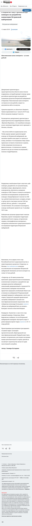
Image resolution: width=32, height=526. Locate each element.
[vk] (14, 358)
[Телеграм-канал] (16, 52)
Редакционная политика (7, 453)
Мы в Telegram (13, 6)
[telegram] (18, 358)
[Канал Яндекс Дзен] (23, 49)
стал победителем (12, 266)
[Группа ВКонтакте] (8, 49)
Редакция (14, 29)
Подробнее (27, 489)
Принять (26, 10)
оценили (22, 322)
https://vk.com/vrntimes (15, 506)
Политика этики (5, 456)
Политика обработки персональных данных (12, 516)
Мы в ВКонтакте (4, 6)
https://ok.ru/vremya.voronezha (8, 508)
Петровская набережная (9, 24)
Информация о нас (22, 6)
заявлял (25, 304)
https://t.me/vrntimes (6, 506)
